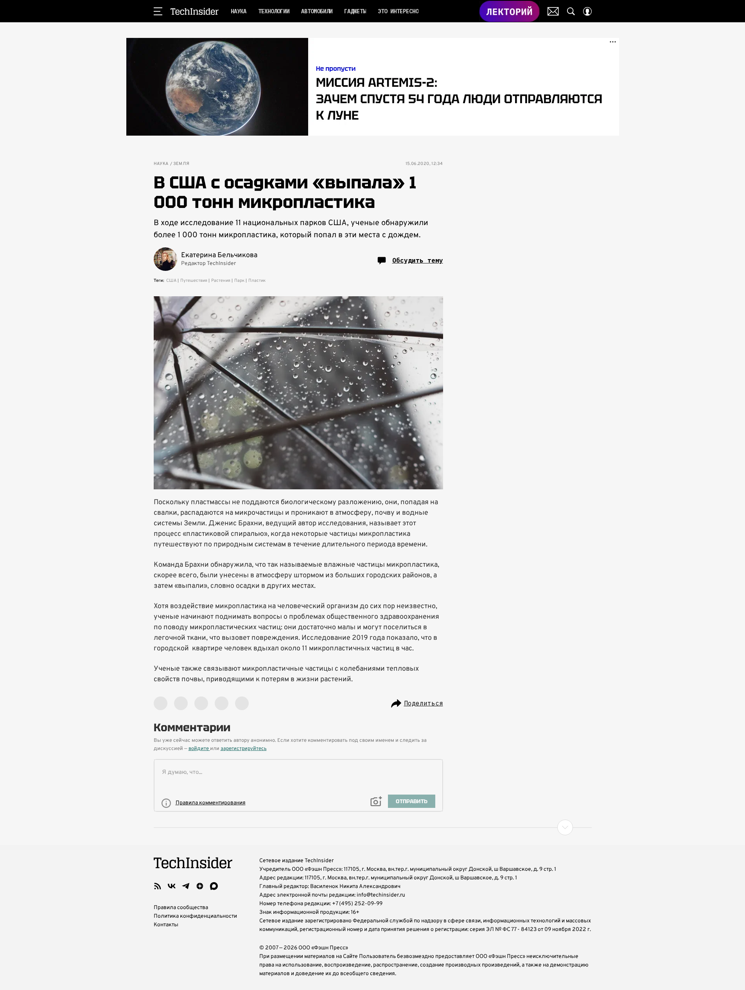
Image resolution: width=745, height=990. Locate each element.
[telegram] (186, 886)
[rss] (158, 886)
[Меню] (158, 11)
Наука (161, 163)
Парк (239, 280)
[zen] (200, 886)
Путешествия (193, 280)
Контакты (166, 925)
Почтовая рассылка (553, 11)
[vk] (172, 886)
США (171, 280)
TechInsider (194, 11)
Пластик (257, 280)
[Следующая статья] (373, 827)
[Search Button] (571, 11)
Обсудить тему (417, 260)
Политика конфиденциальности (195, 916)
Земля (181, 163)
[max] (214, 886)
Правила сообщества (181, 907)
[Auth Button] (587, 11)
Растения (220, 280)
